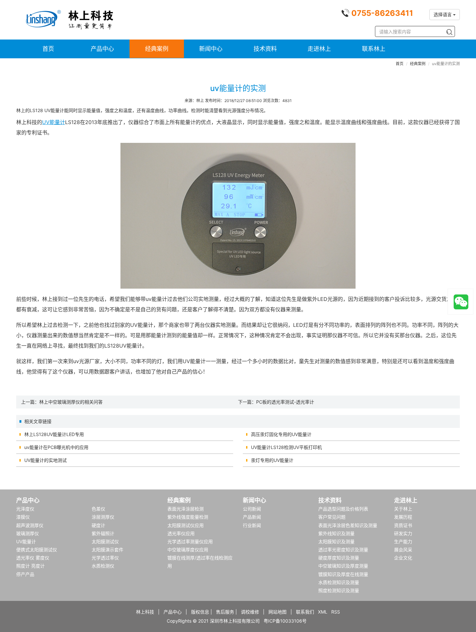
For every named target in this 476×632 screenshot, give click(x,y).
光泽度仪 (25, 508)
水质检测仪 (103, 566)
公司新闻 (252, 508)
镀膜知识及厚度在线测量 (343, 574)
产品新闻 (252, 517)
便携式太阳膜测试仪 (36, 549)
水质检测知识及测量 (338, 582)
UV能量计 (53, 122)
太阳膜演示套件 (107, 549)
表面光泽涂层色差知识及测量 (347, 525)
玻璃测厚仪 (27, 533)
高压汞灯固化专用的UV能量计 (281, 434)
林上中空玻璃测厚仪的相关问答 (71, 402)
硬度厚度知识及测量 (338, 557)
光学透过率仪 (105, 557)
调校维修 (250, 612)
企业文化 (403, 557)
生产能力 (403, 541)
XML (322, 612)
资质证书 (403, 525)
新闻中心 (210, 48)
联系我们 (305, 612)
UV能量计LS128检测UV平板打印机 (286, 447)
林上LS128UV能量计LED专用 (54, 434)
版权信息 (200, 612)
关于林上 (403, 508)
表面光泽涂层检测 (185, 508)
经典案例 (156, 48)
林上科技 (145, 612)
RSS (335, 612)
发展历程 (403, 517)
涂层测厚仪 (103, 517)
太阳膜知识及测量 (336, 541)
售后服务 (225, 612)
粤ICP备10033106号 (285, 621)
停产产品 (25, 574)
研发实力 (403, 533)
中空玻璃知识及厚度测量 (343, 566)
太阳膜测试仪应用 (185, 525)
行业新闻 (252, 525)
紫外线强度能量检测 (187, 517)
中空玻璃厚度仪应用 (187, 549)
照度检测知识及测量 (338, 590)
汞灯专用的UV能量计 (272, 460)
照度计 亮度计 (30, 566)
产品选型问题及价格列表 (343, 508)
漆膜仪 (23, 517)
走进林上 (319, 48)
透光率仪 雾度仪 (32, 557)
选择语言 (443, 14)
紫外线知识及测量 (336, 533)
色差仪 (98, 508)
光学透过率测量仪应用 (190, 541)
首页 (48, 48)
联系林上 (373, 48)
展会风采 (403, 549)
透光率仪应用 (181, 533)
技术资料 (265, 48)
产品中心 (102, 48)
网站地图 (277, 612)
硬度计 (98, 525)
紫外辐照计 (103, 533)
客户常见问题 (332, 517)
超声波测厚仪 (29, 525)
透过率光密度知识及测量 (343, 549)
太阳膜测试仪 (105, 541)
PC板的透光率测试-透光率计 (285, 402)
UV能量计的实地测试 (45, 460)
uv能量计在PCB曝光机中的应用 (56, 447)
